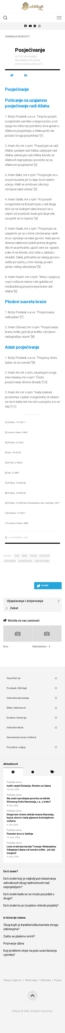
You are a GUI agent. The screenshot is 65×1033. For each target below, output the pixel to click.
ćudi (17, 555)
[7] (21, 317)
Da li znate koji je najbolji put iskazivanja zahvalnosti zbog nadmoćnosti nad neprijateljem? (29, 883)
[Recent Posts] (13, 772)
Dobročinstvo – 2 (41, 646)
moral (33, 555)
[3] (35, 189)
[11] (13, 406)
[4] (36, 218)
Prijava (58, 980)
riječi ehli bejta (42, 561)
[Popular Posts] (32, 772)
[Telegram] (34, 26)
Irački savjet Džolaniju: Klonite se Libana (29, 785)
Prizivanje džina (13, 943)
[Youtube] (30, 26)
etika (24, 555)
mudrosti (44, 555)
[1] (41, 135)
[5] (38, 266)
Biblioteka (46, 980)
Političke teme (14, 782)
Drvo (5, 646)
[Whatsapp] (39, 26)
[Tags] (52, 772)
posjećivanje (25, 561)
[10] (44, 382)
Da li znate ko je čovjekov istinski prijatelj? (30, 905)
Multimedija (31, 980)
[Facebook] (25, 26)
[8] (32, 336)
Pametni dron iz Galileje (20, 833)
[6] (15, 291)
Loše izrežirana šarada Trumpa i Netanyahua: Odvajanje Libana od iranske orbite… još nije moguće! (31, 849)
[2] (35, 165)
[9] (33, 362)
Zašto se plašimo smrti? (19, 936)
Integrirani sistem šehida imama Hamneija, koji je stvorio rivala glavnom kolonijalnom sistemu (30, 817)
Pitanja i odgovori (12, 980)
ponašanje (10, 561)
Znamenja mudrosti (17, 36)
